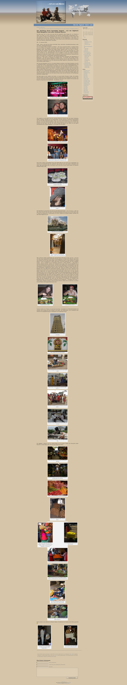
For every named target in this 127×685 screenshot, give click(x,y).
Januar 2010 (86, 79)
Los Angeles (87, 53)
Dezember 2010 (87, 70)
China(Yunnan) (87, 41)
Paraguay (86, 60)
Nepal (86, 48)
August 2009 (86, 85)
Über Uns (75, 24)
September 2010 (87, 72)
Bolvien (86, 56)
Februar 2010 (86, 78)
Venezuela (87, 62)
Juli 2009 (85, 86)
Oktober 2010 (86, 71)
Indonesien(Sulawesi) (88, 46)
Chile (86, 57)
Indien (73, 654)
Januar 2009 (86, 93)
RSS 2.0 (56, 655)
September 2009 (87, 84)
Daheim (85, 50)
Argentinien (87, 55)
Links (91, 24)
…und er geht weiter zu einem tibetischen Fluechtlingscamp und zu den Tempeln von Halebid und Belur (58, 28)
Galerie (87, 24)
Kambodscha (87, 64)
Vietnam (86, 67)
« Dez (84, 37)
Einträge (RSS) (59, 683)
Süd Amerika (86, 54)
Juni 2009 (86, 87)
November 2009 (87, 81)
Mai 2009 (85, 88)
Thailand (86, 66)
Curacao (86, 59)
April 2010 (86, 76)
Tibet (86, 49)
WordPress (69, 682)
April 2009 (86, 89)
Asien (70, 654)
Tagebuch (81, 24)
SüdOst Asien (86, 63)
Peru (86, 61)
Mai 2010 (85, 75)
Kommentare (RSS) (66, 683)
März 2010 (86, 77)
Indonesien (87, 44)
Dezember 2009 (87, 80)
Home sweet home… (41, 27)
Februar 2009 (86, 91)
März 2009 (86, 90)
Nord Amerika (86, 52)
